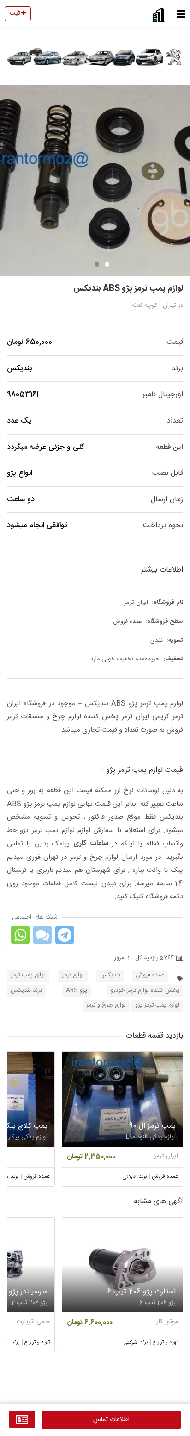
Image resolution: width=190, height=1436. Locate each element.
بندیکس (110, 975)
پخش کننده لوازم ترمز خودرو (145, 990)
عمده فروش (150, 975)
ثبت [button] (15, 13)
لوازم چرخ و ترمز (106, 1005)
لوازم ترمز (73, 975)
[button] (181, 14)
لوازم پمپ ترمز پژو (157, 1005)
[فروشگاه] (22, 1419)
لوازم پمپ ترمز (28, 975)
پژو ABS (76, 990)
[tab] (107, 264)
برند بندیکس (26, 990)
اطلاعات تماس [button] (111, 1419)
